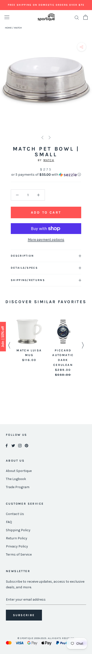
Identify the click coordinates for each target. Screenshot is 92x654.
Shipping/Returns (28, 280)
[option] (29, 340)
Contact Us (15, 514)
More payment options (46, 239)
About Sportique (19, 471)
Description (22, 255)
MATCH (48, 160)
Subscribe (24, 615)
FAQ (9, 522)
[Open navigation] (6, 17)
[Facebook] (6, 445)
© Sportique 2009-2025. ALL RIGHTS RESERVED (46, 638)
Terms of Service (19, 554)
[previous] (5, 87)
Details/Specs (24, 267)
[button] (46, 174)
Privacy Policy (17, 546)
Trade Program (17, 487)
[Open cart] (85, 17)
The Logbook (16, 479)
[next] (86, 87)
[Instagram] (20, 445)
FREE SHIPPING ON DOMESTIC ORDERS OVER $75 (46, 4)
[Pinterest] (26, 445)
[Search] (77, 17)
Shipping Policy (18, 530)
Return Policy (16, 538)
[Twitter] (13, 445)
